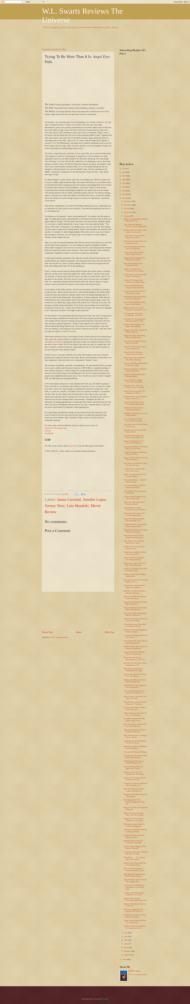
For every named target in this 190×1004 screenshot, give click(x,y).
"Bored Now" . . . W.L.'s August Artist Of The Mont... (134, 858)
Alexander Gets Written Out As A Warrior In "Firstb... (135, 342)
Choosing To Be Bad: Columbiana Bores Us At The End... (136, 448)
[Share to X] (79, 494)
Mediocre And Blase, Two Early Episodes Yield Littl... (135, 681)
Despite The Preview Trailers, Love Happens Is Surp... (134, 559)
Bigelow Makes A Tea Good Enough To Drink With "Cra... (135, 309)
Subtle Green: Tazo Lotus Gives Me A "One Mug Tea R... (135, 564)
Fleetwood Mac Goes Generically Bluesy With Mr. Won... (135, 609)
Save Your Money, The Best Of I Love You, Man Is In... (135, 725)
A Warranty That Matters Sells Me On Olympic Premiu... (135, 831)
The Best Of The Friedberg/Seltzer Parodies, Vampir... (135, 631)
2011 (124, 198)
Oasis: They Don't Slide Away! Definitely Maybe (134, 503)
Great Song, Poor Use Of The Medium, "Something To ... (134, 536)
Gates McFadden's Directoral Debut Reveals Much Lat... (134, 436)
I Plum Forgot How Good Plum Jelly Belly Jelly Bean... (134, 359)
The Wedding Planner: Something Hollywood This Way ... (135, 531)
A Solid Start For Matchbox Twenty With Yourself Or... (134, 353)
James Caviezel (69, 499)
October (127, 209)
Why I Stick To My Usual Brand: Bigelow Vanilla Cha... (135, 614)
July (126, 933)
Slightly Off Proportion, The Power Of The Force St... (133, 442)
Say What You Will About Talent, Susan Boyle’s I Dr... (135, 664)
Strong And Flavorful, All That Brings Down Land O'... (134, 259)
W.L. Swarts (136, 971)
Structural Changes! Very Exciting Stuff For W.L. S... (136, 581)
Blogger (105, 999)
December (128, 201)
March (126, 947)
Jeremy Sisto (55, 505)
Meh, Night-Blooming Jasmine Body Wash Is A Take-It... (134, 875)
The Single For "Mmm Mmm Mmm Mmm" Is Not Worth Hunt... (134, 887)
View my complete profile (138, 974)
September (128, 212)
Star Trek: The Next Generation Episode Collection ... (135, 592)
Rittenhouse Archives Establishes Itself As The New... (135, 747)
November (128, 205)
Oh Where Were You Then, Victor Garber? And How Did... (135, 231)
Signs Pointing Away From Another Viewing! (133, 264)
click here (72, 446)
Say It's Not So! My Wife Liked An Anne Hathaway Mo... (136, 642)
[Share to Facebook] (82, 494)
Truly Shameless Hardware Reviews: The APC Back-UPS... (135, 225)
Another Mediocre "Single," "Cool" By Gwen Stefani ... (134, 381)
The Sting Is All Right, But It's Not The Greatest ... (136, 636)
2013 (124, 191)
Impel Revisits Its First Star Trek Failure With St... (135, 431)
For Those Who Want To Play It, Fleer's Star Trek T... (135, 708)
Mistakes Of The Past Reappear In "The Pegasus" (135, 795)
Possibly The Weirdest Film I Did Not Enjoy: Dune (135, 570)
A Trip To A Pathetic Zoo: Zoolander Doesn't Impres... (134, 270)
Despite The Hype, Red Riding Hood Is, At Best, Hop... (134, 336)
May (126, 940)
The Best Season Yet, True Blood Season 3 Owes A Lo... (135, 398)
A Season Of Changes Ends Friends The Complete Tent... (135, 281)
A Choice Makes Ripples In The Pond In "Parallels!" (135, 847)
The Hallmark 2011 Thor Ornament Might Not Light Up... (134, 802)
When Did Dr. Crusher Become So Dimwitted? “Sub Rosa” (135, 703)
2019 (124, 169)
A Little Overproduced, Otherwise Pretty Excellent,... (135, 453)
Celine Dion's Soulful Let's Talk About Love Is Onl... (135, 553)
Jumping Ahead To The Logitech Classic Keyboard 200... (135, 525)
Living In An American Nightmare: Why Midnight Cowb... (136, 784)
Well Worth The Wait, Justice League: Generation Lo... (134, 790)
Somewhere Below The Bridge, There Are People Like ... (134, 653)
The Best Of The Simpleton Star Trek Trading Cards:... (135, 497)
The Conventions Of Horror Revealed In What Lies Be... (134, 869)
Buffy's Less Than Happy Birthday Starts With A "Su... (136, 220)
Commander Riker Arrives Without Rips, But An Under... (136, 853)
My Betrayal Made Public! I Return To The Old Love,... (134, 910)
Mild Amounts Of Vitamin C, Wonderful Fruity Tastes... (134, 670)
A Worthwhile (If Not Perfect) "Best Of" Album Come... (134, 762)
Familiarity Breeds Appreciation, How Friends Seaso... (135, 742)
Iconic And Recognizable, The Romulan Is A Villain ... (134, 392)
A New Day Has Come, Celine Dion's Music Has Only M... (134, 403)
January (127, 955)
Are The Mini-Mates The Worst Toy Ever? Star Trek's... (134, 248)
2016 (124, 180)
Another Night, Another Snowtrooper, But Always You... (136, 899)
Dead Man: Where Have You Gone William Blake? (136, 414)
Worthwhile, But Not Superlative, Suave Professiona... (135, 686)
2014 (124, 187)
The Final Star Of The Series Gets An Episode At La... (135, 242)
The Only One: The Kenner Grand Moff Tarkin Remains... (135, 756)
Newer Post (47, 632)
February (127, 951)
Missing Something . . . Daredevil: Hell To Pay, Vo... (135, 481)
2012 (124, 194)
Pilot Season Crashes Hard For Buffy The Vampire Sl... (134, 825)
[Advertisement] (89, 38)
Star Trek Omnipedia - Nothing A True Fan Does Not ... (135, 370)
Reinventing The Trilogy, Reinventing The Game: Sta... (135, 658)
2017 (124, 176)
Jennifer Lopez (94, 499)
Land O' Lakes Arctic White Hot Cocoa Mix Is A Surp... (135, 864)
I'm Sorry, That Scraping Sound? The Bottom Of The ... (135, 779)
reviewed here (57, 342)
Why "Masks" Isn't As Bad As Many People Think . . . (134, 542)
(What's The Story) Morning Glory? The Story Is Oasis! (134, 814)
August (127, 216)
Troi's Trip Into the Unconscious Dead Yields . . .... (135, 492)
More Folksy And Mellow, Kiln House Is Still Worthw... (134, 303)
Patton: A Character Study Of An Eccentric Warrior (135, 475)
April (126, 944)
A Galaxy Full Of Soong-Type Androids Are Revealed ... (134, 894)
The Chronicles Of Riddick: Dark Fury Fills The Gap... (135, 464)
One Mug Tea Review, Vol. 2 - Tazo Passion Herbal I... (134, 409)
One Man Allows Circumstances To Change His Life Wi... (135, 927)
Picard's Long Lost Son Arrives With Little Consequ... (134, 292)
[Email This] (75, 494)
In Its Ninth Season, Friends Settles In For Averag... (136, 425)
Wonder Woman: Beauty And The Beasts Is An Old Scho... (135, 647)
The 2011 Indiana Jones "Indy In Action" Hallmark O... (135, 348)
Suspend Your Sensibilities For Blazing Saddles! (134, 375)
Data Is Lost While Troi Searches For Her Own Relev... (135, 597)
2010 (124, 959)
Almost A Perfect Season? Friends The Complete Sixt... (135, 881)
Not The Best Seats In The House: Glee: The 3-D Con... (135, 675)
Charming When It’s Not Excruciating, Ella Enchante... (135, 509)
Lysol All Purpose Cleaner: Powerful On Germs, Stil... (133, 420)
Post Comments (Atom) (60, 637)
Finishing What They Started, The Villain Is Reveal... (135, 331)
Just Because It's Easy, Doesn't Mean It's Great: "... (134, 547)
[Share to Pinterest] (84, 494)
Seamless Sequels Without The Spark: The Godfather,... (134, 325)
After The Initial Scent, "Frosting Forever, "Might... (135, 736)
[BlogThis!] (77, 494)
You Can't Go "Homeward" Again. (135, 752)
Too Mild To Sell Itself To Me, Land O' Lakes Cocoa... (134, 719)
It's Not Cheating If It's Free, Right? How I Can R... (133, 768)
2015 (124, 183)
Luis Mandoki (78, 505)
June (126, 936)
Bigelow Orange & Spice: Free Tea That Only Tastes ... (136, 459)
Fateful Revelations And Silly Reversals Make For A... (134, 520)
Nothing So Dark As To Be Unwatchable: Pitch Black (134, 773)
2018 (124, 172)
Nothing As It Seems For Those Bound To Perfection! (134, 731)
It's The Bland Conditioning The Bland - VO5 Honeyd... (135, 275)
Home (79, 632)
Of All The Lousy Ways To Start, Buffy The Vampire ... (135, 916)
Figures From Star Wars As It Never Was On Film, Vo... (136, 603)
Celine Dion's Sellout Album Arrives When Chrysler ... (134, 253)
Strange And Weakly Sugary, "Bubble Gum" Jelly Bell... (134, 819)
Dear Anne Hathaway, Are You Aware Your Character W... (134, 692)
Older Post (109, 632)
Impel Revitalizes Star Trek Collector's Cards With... (133, 842)
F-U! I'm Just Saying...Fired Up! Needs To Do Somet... (134, 486)
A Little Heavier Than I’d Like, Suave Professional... (134, 470)
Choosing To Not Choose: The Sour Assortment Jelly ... (134, 514)
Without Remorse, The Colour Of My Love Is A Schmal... (135, 714)
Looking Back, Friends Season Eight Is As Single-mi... (134, 586)
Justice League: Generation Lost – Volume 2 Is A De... (135, 697)
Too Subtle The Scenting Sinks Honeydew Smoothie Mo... (134, 320)
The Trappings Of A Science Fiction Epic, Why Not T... (134, 314)
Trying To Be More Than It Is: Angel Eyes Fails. (134, 836)
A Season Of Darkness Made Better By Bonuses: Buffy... (136, 364)
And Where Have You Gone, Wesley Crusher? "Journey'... (134, 386)
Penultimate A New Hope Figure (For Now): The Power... (135, 298)
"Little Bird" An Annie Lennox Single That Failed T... (134, 236)
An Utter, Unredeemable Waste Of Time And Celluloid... (135, 620)
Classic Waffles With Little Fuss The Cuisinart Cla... (135, 921)
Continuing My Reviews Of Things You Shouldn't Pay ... (134, 286)
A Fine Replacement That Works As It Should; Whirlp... (135, 625)
